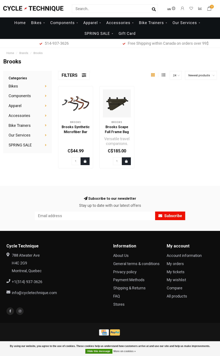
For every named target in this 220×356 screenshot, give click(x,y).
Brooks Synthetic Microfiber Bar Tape (76, 132)
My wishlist (176, 280)
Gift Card (127, 33)
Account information (184, 255)
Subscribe (172, 215)
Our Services (185, 22)
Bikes (36, 22)
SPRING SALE (97, 33)
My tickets (176, 272)
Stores (119, 304)
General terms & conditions (136, 263)
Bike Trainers (151, 22)
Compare (174, 288)
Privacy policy (125, 272)
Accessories (118, 22)
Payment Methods (129, 280)
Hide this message (98, 351)
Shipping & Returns (129, 288)
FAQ (116, 296)
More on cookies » (124, 351)
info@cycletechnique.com (34, 292)
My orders (175, 263)
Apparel (90, 22)
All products (177, 296)
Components (62, 22)
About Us (121, 255)
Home (20, 22)
